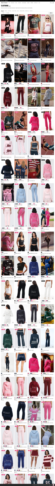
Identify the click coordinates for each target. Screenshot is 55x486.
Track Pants (9, 10)
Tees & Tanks (14, 10)
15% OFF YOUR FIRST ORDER (31, 0)
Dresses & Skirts (22, 10)
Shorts (18, 10)
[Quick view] (13, 32)
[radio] (1, 59)
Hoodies (6, 10)
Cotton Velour (3, 37)
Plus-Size (31, 10)
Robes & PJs (27, 10)
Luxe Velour (2, 110)
